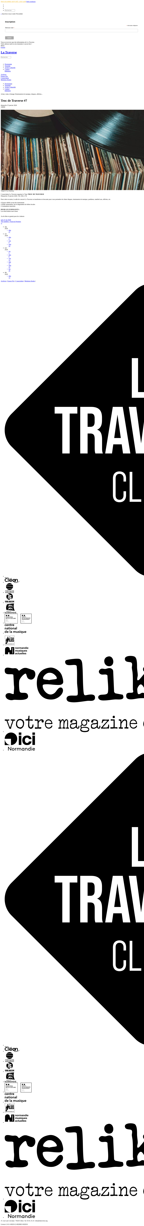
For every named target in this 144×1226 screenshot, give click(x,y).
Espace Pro (4, 76)
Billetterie (8, 71)
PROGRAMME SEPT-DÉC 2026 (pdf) (13, 1)
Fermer (3, 47)
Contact (7, 69)
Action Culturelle (10, 68)
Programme (8, 64)
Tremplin (7, 66)
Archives (3, 74)
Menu (2, 46)
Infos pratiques (31, 1)
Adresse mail (9, 28)
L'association (5, 78)
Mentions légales (6, 80)
